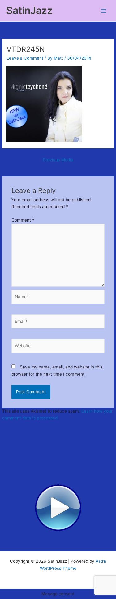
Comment (22, 219)
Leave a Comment (24, 58)
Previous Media (58, 159)
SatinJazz (29, 10)
